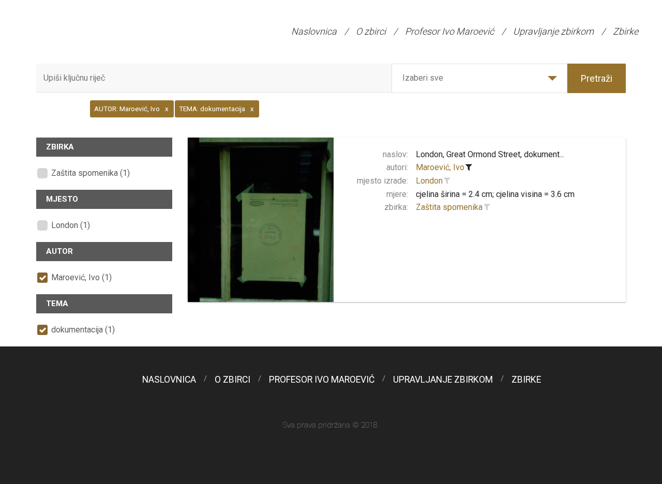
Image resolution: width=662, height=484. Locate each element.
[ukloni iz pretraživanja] (469, 167)
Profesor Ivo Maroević (449, 31)
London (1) (70, 225)
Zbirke (625, 31)
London (429, 181)
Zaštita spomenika (449, 207)
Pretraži (596, 78)
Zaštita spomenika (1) (90, 173)
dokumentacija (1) (83, 330)
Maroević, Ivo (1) (81, 277)
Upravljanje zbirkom (553, 31)
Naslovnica (314, 31)
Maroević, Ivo (440, 167)
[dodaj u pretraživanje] (447, 181)
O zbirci (371, 31)
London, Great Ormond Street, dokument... (490, 154)
